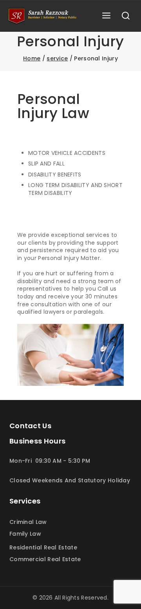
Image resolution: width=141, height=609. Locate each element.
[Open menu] (106, 15)
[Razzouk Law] (43, 16)
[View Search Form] (125, 16)
